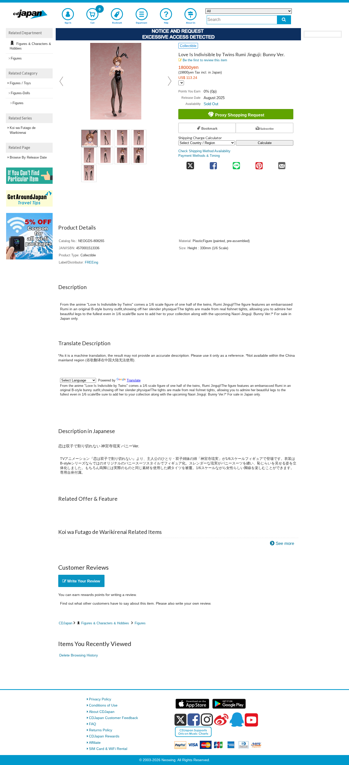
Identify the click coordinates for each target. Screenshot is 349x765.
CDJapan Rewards (104, 736)
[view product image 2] (105, 138)
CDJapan (65, 623)
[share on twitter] (190, 164)
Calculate (265, 143)
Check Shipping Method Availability (204, 151)
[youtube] (251, 720)
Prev (62, 81)
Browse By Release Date (28, 157)
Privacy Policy (100, 699)
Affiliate (95, 742)
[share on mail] (282, 164)
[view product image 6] (105, 155)
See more (285, 543)
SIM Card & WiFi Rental (108, 749)
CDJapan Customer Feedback (113, 718)
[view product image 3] (122, 138)
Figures (140, 623)
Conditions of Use (103, 705)
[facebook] (194, 719)
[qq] (236, 719)
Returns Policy (100, 730)
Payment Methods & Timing (199, 156)
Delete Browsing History (78, 655)
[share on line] (236, 164)
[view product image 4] (138, 138)
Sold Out (211, 104)
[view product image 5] (89, 155)
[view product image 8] (138, 155)
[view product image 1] (89, 138)
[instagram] (207, 719)
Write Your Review (83, 581)
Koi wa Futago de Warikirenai (23, 130)
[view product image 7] (122, 155)
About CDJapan (101, 712)
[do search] (284, 19)
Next (170, 81)
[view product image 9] (89, 173)
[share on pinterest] (259, 164)
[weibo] (221, 719)
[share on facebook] (213, 164)
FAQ (92, 724)
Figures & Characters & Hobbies (105, 623)
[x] (181, 720)
